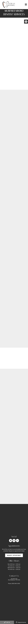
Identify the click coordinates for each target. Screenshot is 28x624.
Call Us (8, 622)
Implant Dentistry (9, 147)
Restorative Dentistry (11, 126)
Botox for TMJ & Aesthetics (13, 197)
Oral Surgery (8, 120)
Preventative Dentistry (11, 106)
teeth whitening (15, 289)
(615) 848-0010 (12, 465)
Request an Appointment (15, 83)
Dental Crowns (8, 160)
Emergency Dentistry (11, 133)
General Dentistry (9, 99)
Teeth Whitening (9, 174)
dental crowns (5, 289)
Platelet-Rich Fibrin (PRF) (12, 188)
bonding (3, 291)
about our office (6, 217)
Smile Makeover (9, 181)
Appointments (22, 622)
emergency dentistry (7, 274)
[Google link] (14, 540)
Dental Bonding (9, 167)
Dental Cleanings (9, 113)
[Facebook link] (10, 540)
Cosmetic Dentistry (10, 140)
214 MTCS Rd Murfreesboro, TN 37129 (14, 579)
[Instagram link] (17, 540)
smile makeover (19, 291)
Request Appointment (14, 555)
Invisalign (7, 154)
